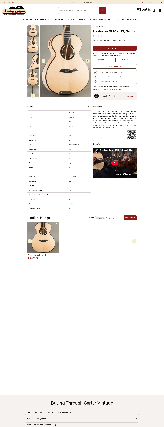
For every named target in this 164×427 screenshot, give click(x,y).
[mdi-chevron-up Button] (33, 26)
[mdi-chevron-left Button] (30, 241)
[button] (59, 106)
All (93, 26)
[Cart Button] (160, 10)
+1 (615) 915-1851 (129, 96)
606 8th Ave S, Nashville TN (152, 2)
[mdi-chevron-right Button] (134, 241)
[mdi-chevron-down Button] (33, 96)
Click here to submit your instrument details (107, 89)
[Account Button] (154, 10)
